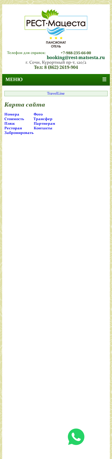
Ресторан (13, 128)
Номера (11, 114)
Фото (38, 114)
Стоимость (14, 119)
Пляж (9, 124)
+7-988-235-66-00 (76, 53)
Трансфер (43, 119)
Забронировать (19, 133)
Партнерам (44, 124)
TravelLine (56, 93)
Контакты (43, 128)
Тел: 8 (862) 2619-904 (56, 67)
